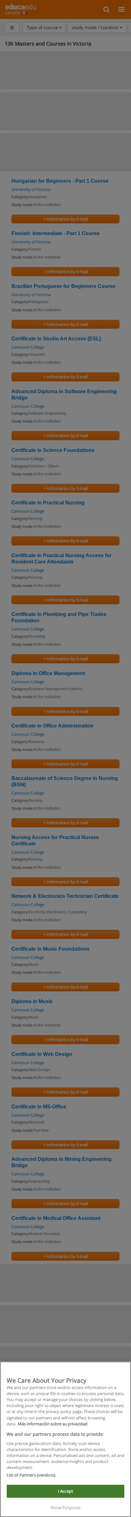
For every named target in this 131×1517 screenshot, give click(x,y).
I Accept (65, 1491)
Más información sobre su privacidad (52, 1424)
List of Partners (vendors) (31, 1475)
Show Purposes (65, 1507)
